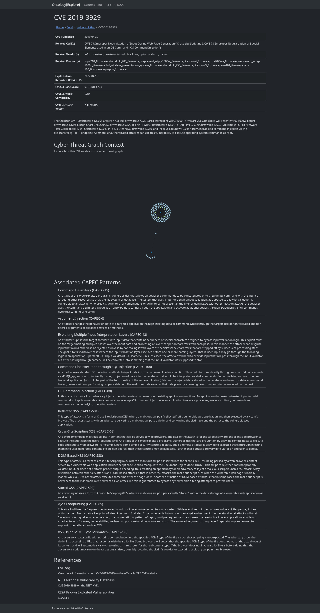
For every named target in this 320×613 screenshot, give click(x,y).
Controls (89, 5)
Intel (100, 5)
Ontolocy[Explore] (66, 4)
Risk (108, 5)
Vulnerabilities (86, 27)
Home (60, 27)
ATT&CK (119, 5)
